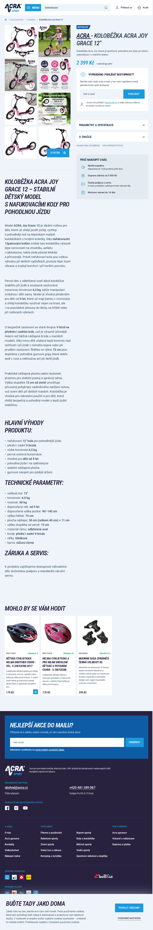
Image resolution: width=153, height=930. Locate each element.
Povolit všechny (129, 907)
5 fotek (55, 152)
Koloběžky (31, 20)
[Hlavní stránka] (13, 7)
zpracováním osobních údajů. (50, 749)
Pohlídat (134, 94)
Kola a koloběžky (17, 20)
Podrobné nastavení (129, 918)
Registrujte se (111, 102)
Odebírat (134, 742)
